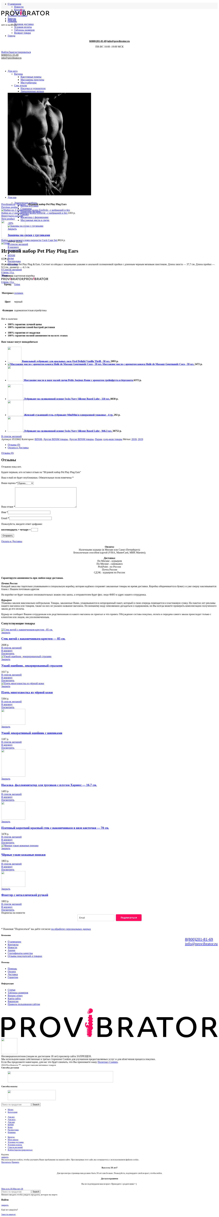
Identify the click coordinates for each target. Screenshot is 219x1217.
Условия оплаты (23, 27)
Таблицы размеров (18, 992)
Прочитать (6, 1162)
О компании (14, 941)
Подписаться (129, 917)
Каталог (21, 204)
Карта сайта (14, 998)
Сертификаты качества (20, 953)
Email (5, 518)
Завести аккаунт (8, 1214)
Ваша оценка (9, 483)
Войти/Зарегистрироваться (20, 1150)
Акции (11, 950)
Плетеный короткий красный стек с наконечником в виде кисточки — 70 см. (55, 828)
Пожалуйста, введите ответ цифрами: (21, 524)
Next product (8, 218)
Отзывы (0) (14, 444)
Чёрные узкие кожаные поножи (23, 854)
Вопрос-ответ (15, 995)
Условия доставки (24, 24)
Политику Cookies (108, 1062)
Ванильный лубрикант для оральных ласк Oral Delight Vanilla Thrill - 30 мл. (66, 361)
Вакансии (13, 1001)
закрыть (4, 1157)
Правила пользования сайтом (24, 1004)
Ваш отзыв (8, 506)
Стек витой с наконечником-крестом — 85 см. (33, 638)
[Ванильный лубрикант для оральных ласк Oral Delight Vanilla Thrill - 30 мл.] (15, 361)
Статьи (11, 989)
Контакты (13, 944)
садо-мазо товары (112, 439)
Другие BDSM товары (55, 439)
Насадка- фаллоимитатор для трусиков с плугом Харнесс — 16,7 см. (49, 785)
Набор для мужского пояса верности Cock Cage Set (29, 240)
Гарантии (13, 977)
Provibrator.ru (8, 204)
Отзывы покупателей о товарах (25, 956)
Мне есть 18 (7, 1188)
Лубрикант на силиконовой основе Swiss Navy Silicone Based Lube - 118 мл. (67, 398)
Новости (19, 6)
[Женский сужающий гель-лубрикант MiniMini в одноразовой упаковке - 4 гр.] (16, 414)
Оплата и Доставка (18, 447)
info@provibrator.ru (201, 944)
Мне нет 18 (18, 1188)
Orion (17, 284)
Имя (4, 512)
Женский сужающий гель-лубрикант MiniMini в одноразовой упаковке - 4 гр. (69, 414)
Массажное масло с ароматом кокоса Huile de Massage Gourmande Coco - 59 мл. (148, 364)
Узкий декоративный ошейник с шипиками (31, 733)
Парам (98, 439)
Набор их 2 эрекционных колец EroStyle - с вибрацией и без (34, 213)
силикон (18, 293)
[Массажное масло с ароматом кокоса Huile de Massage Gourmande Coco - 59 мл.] (55, 364)
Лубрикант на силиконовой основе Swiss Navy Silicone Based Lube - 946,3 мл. (68, 431)
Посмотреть (7, 653)
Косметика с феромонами (34, 217)
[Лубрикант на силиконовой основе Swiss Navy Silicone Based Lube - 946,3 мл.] (16, 431)
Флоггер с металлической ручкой (24, 895)
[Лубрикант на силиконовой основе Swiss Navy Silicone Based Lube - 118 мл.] (16, 398)
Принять (15, 1162)
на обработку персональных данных (71, 929)
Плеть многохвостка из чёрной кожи (27, 692)
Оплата (12, 971)
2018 (134, 439)
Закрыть (5, 632)
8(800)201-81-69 (199, 939)
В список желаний (18, 244)
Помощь (12, 968)
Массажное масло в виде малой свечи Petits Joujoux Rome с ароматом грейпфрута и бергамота (79, 380)
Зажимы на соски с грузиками (29, 235)
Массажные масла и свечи (35, 220)
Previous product (9, 207)
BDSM (38, 439)
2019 (140, 439)
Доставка (13, 974)
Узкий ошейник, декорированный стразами (31, 665)
